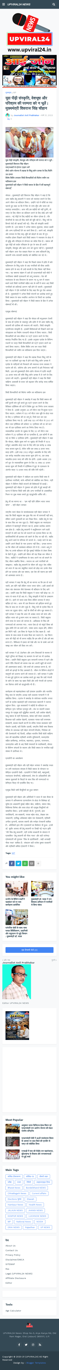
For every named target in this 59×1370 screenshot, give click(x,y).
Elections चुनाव (14, 1199)
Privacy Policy (13, 1255)
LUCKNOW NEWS (37, 1216)
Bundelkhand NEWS (36, 1188)
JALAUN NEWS (15, 1210)
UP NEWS (45, 1227)
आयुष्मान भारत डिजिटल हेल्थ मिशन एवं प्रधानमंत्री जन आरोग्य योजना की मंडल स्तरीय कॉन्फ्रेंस (37, 1128)
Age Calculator (13, 1310)
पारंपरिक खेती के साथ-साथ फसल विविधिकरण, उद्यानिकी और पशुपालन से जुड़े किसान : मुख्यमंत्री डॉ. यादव (17, 932)
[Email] (31, 863)
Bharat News (14, 1188)
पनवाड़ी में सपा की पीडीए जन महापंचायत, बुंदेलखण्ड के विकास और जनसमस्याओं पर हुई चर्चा (37, 1154)
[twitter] (26, 1344)
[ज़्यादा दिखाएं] (38, 863)
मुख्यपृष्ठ (8, 93)
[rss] (40, 1344)
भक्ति (9, 1182)
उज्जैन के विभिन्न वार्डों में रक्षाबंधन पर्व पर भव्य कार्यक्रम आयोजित (15, 902)
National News (23, 1222)
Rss (7, 1269)
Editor (9, 1283)
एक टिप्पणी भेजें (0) (29, 950)
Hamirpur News (15, 1205)
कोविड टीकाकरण (14, 1176)
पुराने (53, 960)
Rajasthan (30, 1227)
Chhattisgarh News (17, 1193)
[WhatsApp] (25, 863)
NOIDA (40, 1222)
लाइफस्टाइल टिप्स (43, 1182)
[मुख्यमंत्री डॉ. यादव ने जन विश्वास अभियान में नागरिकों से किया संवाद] (42, 888)
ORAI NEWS (14, 1227)
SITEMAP (10, 1264)
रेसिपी (29, 1182)
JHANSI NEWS (35, 1210)
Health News (35, 1205)
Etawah (30, 1199)
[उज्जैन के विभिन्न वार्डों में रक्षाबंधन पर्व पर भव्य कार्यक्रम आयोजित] (17, 888)
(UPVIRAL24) (32, 1356)
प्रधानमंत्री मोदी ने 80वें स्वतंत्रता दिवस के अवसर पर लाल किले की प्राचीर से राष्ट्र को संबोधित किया (37, 1141)
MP (14, 93)
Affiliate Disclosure (16, 1278)
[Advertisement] (29, 1079)
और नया (7, 960)
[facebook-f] (19, 1344)
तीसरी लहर (43, 1176)
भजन (19, 1182)
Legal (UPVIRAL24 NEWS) (19, 1273)
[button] (3, 4)
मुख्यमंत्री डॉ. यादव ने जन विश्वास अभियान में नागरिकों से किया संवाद (41, 902)
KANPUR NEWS (15, 1216)
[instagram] (33, 1344)
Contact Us (12, 1250)
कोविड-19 (30, 1176)
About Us (10, 1245)
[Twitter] (18, 863)
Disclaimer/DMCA (15, 1259)
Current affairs (39, 1193)
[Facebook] (12, 863)
